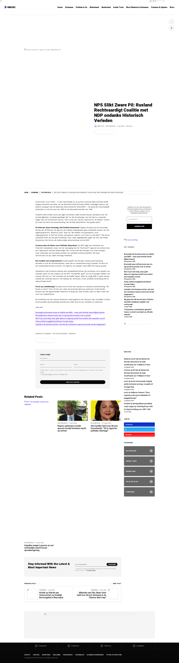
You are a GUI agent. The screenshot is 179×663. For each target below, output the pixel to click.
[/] (139, 424)
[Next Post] (113, 594)
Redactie (127, 359)
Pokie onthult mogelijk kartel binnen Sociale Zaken (54, 321)
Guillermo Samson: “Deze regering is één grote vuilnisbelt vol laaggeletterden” (137, 395)
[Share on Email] (109, 131)
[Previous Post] (32, 594)
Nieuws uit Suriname (43, 334)
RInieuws (72, 334)
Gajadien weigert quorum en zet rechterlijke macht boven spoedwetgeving (39, 548)
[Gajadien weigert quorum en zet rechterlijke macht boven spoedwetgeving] (39, 470)
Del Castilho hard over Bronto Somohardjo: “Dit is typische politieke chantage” (104, 428)
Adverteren (46, 655)
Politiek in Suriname (60, 334)
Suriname (34, 193)
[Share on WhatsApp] (103, 131)
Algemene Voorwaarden (95, 655)
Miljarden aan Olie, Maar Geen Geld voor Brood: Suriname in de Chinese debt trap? (91, 595)
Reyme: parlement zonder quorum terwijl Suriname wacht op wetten (72, 428)
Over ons (36, 655)
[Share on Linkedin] (106, 131)
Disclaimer (56, 655)
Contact (27, 655)
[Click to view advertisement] (89, 624)
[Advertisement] (89, 34)
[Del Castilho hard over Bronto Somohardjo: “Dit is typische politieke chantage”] (106, 410)
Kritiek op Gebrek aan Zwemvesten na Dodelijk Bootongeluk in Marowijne (51, 595)
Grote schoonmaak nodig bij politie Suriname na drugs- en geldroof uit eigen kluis (138, 384)
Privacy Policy (91, 570)
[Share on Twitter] (100, 131)
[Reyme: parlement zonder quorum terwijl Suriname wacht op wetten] (73, 410)
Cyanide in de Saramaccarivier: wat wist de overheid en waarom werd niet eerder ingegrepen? (70, 324)
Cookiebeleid (79, 655)
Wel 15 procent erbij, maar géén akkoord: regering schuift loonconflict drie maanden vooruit (70, 318)
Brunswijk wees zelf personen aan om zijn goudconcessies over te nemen (63, 315)
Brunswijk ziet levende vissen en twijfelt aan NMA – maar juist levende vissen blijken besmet (70, 312)
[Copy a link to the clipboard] (112, 131)
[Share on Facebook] (96, 131)
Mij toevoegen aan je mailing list (54, 374)
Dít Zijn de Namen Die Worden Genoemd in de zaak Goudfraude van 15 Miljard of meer (137, 362)
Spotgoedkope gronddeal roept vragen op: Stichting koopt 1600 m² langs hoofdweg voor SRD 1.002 (138, 406)
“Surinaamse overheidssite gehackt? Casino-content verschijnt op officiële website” (138, 312)
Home (26, 193)
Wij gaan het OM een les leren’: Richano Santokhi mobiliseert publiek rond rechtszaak (138, 302)
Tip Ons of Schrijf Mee (114, 655)
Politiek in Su (110, 126)
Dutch (154, 1)
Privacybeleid (68, 655)
